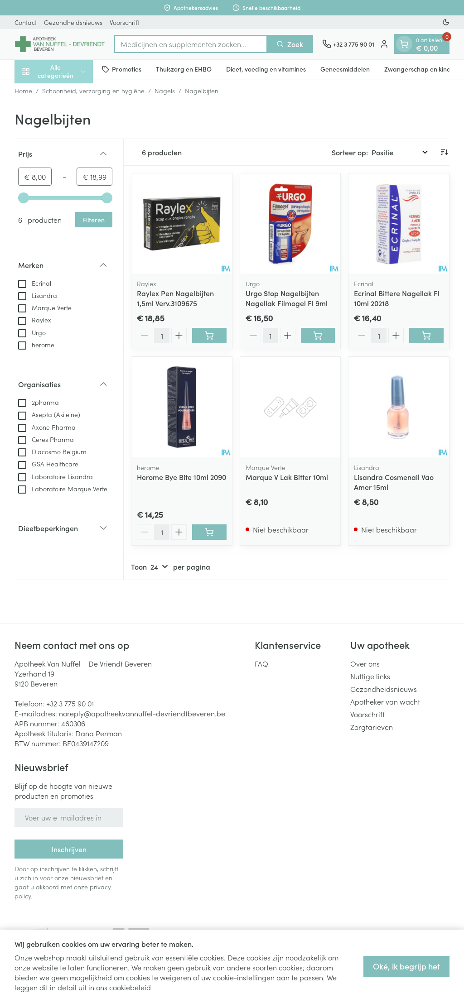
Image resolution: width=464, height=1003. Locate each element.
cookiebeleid (130, 987)
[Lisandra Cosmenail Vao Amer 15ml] (398, 407)
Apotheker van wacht (385, 701)
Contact (25, 22)
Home (23, 90)
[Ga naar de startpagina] (59, 44)
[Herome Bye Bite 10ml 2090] (181, 407)
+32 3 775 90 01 (70, 703)
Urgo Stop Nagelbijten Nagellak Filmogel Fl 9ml (287, 298)
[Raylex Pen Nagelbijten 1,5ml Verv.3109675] (181, 223)
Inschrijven (69, 849)
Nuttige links (370, 676)
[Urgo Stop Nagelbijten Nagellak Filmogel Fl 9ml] (290, 223)
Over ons (365, 663)
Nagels (165, 90)
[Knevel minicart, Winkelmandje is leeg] (404, 44)
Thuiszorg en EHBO (184, 68)
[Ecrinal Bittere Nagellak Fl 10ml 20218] (398, 223)
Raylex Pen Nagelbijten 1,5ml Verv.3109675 (175, 298)
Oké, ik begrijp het (406, 966)
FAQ (261, 663)
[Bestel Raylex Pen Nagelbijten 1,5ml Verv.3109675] (209, 335)
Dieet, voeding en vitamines (266, 68)
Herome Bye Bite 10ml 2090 (181, 477)
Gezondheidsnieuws (73, 22)
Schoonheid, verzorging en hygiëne (93, 90)
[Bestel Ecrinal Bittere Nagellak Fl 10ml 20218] (426, 335)
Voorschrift (124, 22)
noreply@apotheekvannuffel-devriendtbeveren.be (142, 713)
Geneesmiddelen (345, 68)
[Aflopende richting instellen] (444, 152)
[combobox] (190, 44)
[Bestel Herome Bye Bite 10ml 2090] (209, 532)
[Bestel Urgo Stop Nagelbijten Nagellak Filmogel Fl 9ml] (318, 335)
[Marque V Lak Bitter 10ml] (290, 407)
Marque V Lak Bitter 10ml (287, 477)
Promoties (126, 68)
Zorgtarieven (371, 727)
